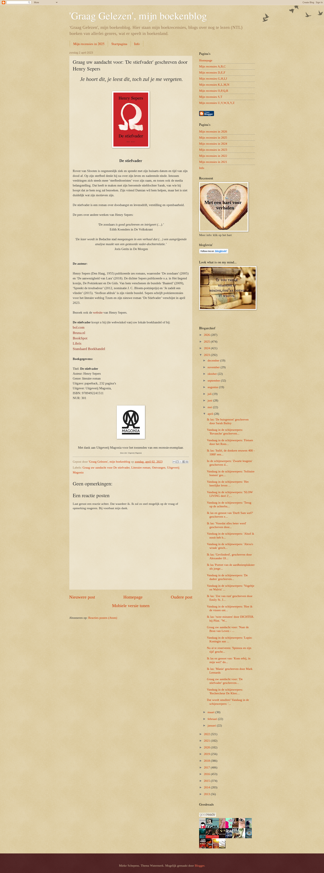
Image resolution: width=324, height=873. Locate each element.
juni (210, 400)
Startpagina (119, 43)
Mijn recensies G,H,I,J (213, 78)
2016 (207, 774)
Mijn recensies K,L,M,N (214, 84)
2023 (207, 355)
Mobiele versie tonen (131, 605)
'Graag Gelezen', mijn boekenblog (138, 15)
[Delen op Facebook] (183, 461)
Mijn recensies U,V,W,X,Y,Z (217, 103)
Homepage (133, 597)
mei (210, 407)
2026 (207, 335)
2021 (207, 740)
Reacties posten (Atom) (102, 617)
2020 (207, 747)
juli (210, 394)
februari (213, 719)
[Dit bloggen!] (177, 461)
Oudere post (181, 597)
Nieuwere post (82, 597)
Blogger (199, 865)
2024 (207, 348)
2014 (207, 787)
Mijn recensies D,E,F (212, 72)
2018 (207, 760)
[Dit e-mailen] (174, 461)
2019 (207, 754)
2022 (207, 734)
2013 (207, 794)
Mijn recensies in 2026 (213, 131)
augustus (213, 387)
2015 (207, 780)
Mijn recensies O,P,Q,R (213, 90)
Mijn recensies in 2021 (213, 162)
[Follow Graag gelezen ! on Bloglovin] (213, 252)
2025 (207, 341)
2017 (207, 767)
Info (137, 43)
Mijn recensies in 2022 (213, 155)
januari (212, 725)
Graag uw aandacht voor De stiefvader (106, 467)
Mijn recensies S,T (210, 96)
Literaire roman (140, 467)
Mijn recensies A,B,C (212, 66)
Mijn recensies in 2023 (213, 149)
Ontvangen (158, 467)
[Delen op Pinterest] (187, 461)
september (214, 380)
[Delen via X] (180, 461)
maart (211, 712)
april (211, 413)
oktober (213, 373)
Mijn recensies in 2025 (88, 43)
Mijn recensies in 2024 (213, 143)
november (214, 367)
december (214, 360)
